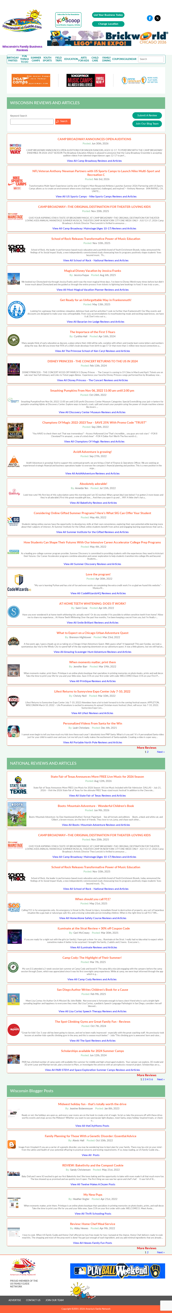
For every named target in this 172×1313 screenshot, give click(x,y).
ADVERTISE (15, 1300)
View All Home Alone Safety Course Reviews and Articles (92, 918)
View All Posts (90, 1155)
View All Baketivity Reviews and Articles (93, 503)
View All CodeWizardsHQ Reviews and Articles (98, 593)
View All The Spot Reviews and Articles (93, 1040)
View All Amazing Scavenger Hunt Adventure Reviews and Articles (92, 652)
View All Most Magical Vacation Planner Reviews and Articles (93, 289)
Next (160, 752)
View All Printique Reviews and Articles (93, 681)
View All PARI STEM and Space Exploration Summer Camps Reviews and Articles (92, 1070)
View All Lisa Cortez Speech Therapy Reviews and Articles (92, 1011)
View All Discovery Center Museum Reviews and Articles (92, 412)
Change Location (108, 24)
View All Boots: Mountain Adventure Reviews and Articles (96, 825)
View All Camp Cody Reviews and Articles (92, 979)
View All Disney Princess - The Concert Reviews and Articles (92, 380)
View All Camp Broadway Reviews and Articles (94, 161)
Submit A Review (147, 115)
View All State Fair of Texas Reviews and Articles (97, 795)
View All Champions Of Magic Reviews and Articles (94, 441)
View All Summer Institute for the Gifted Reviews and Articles (92, 532)
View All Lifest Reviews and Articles (92, 713)
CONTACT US (33, 1300)
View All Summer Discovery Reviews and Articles (92, 564)
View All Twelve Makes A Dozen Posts (93, 1184)
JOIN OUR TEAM (55, 1300)
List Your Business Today (108, 15)
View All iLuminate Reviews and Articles (93, 947)
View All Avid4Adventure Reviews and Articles (92, 473)
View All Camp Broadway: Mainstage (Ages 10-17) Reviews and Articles (94, 228)
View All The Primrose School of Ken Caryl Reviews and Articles (92, 351)
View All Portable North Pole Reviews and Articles (92, 742)
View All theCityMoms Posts (92, 1126)
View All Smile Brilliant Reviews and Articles (92, 622)
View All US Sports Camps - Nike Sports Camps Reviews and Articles (96, 196)
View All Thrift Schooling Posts (93, 1213)
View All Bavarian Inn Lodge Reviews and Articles (95, 321)
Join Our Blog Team (147, 123)
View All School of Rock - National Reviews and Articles (95, 260)
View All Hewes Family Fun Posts (92, 1243)
